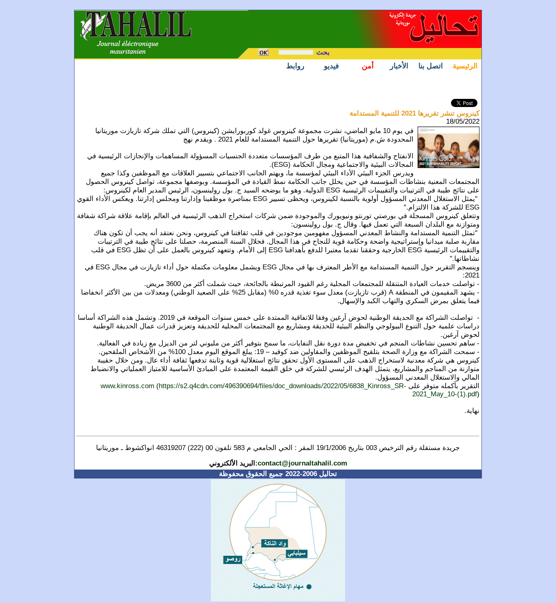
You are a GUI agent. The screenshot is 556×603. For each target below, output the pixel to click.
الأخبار (399, 66)
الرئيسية (465, 66)
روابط (295, 66)
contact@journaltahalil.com (302, 463)
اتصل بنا (430, 66)
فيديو (331, 66)
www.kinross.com (127, 386)
